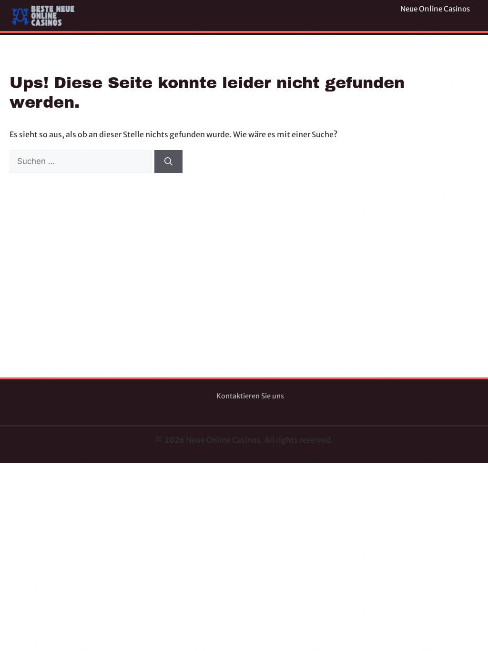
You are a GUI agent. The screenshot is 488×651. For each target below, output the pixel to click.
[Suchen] (168, 161)
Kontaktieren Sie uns (250, 396)
